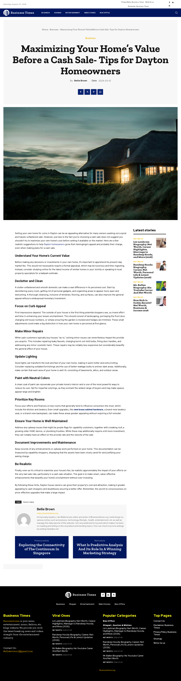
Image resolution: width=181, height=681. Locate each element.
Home (45, 29)
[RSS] (169, 6)
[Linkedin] (172, 2)
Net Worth (138, 239)
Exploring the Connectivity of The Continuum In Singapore (42, 549)
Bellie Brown (80, 80)
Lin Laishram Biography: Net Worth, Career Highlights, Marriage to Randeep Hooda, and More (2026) (143, 249)
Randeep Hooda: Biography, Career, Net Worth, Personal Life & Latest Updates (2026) (143, 271)
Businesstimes (11, 621)
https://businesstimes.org (47, 513)
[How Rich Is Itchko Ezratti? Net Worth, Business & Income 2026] (161, 301)
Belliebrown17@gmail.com (18, 651)
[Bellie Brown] (25, 520)
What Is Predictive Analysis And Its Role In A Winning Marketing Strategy (100, 549)
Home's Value (28, 502)
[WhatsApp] (100, 92)
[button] (176, 12)
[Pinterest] (94, 92)
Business (54, 29)
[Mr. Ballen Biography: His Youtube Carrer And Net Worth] (161, 286)
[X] (87, 92)
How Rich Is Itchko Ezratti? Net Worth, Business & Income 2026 (142, 305)
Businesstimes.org (107, 670)
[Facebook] (169, 2)
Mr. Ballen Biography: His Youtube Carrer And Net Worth (143, 288)
